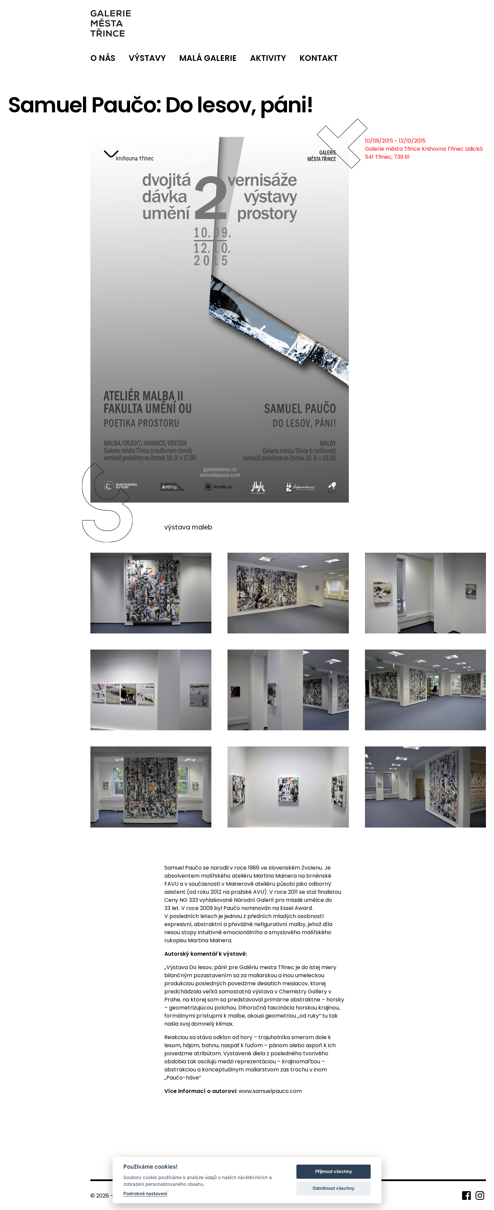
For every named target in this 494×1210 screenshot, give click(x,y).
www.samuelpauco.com (270, 1091)
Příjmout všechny (333, 1171)
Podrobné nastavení (145, 1193)
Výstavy (147, 58)
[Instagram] (480, 1195)
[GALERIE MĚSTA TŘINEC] (110, 23)
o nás (102, 58)
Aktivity (268, 58)
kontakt (318, 58)
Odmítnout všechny (334, 1188)
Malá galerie (208, 58)
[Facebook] (467, 1195)
